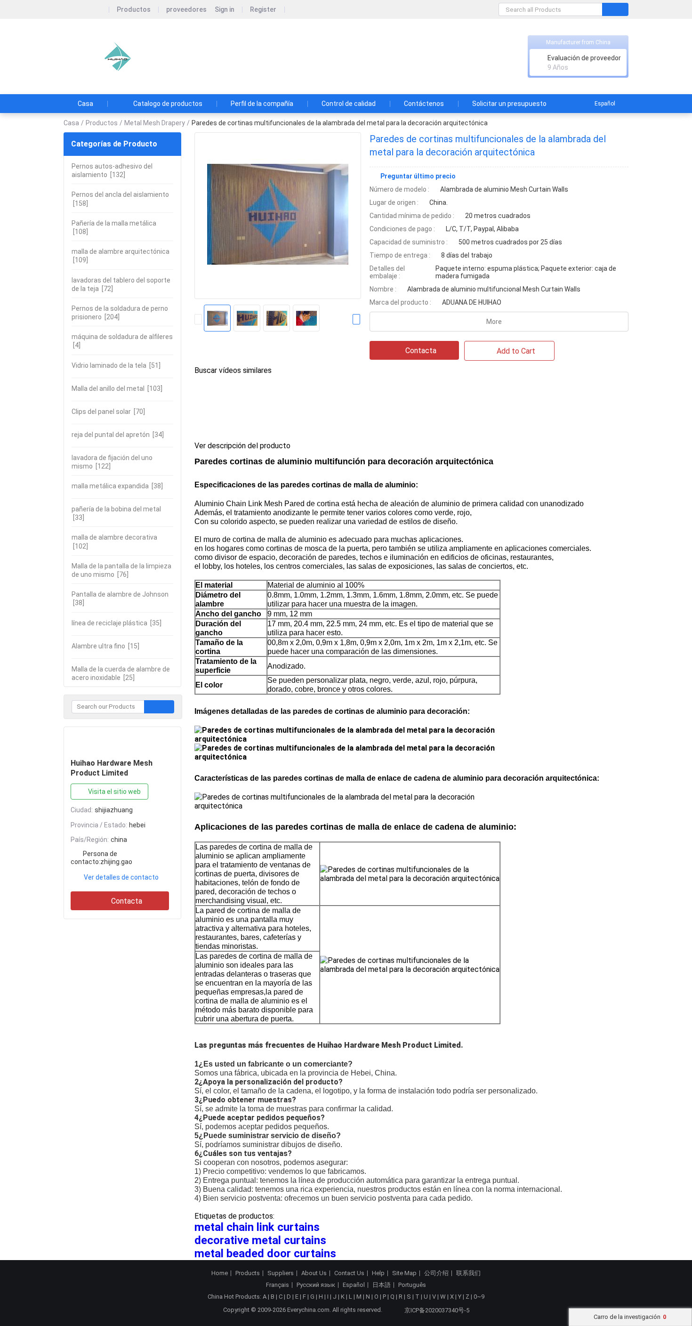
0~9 (479, 1296)
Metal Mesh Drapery (154, 123)
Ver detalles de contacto (121, 877)
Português (412, 1285)
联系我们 (468, 1273)
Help (378, 1273)
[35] (116, 623)
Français (277, 1285)
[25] (121, 673)
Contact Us (349, 1273)
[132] (112, 170)
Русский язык (316, 1285)
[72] (121, 284)
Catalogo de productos (167, 103)
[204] (120, 313)
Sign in (224, 10)
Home (219, 1273)
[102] (114, 542)
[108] (114, 227)
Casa (85, 103)
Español (605, 103)
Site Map (404, 1273)
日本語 (381, 1285)
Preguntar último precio (418, 176)
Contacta (126, 901)
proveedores (186, 10)
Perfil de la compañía (262, 103)
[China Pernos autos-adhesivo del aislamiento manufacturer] (115, 56)
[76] (121, 570)
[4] (122, 341)
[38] (117, 486)
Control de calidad (349, 103)
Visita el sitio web (114, 791)
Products (247, 1273)
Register (263, 10)
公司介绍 (436, 1273)
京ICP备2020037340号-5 (436, 1310)
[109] (120, 256)
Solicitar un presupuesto (509, 103)
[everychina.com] (86, 10)
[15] (105, 646)
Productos (134, 10)
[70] (108, 411)
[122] (112, 462)
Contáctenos (424, 103)
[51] (116, 365)
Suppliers (280, 1273)
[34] (118, 434)
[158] (120, 199)
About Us (314, 1273)
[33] (116, 513)
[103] (117, 388)
